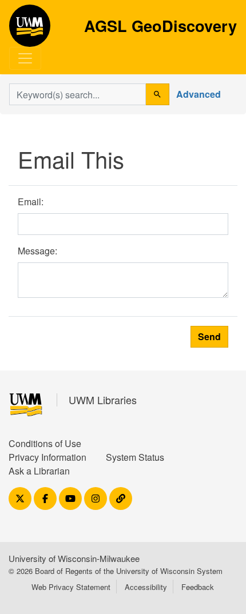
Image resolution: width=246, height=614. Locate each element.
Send (209, 336)
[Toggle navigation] (25, 58)
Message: (37, 250)
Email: (30, 201)
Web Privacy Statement (70, 586)
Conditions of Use (45, 443)
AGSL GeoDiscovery (29, 29)
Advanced (198, 94)
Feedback (197, 586)
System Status (135, 457)
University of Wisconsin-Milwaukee (74, 558)
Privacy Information (47, 457)
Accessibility (146, 586)
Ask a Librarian (39, 470)
